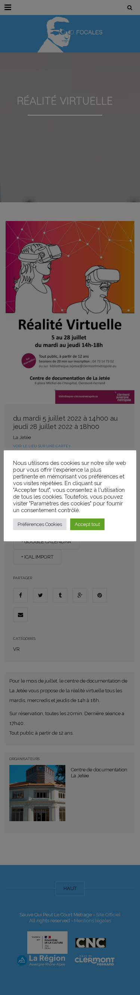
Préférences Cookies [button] (40, 524)
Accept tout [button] (87, 524)
